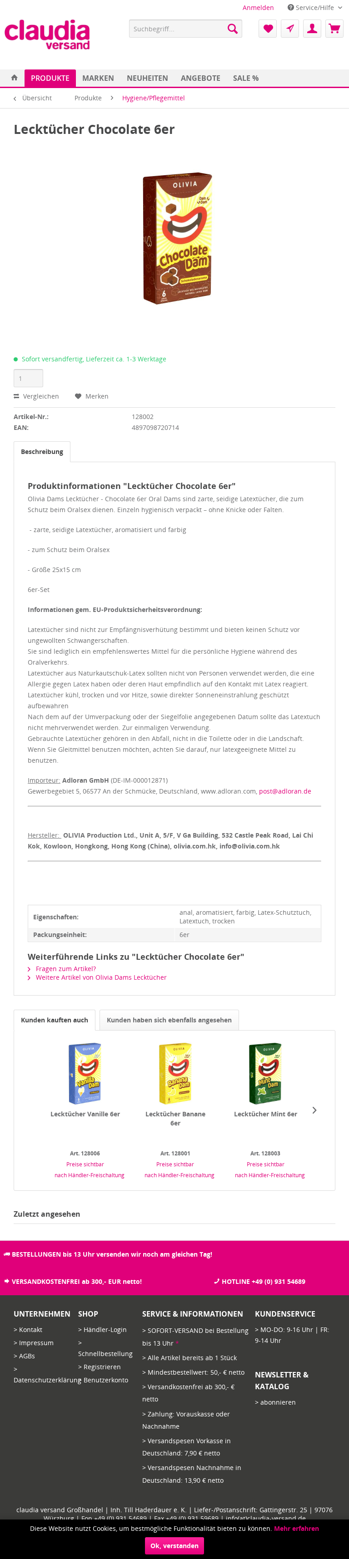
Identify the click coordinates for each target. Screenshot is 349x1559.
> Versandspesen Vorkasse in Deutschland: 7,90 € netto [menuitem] (186, 1446)
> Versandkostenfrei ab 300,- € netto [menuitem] (188, 1392)
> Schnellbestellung (105, 1348)
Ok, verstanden (174, 1545)
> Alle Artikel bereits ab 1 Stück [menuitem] (189, 1357)
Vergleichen (40, 396)
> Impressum (34, 1342)
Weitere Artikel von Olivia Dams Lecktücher (100, 977)
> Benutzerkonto (103, 1380)
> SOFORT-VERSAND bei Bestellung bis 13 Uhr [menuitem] (195, 1336)
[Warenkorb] (334, 29)
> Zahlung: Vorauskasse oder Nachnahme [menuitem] (186, 1420)
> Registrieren (99, 1366)
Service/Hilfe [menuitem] (315, 7)
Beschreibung (42, 451)
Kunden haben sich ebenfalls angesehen (169, 1020)
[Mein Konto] (312, 29)
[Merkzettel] (268, 29)
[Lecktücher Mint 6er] (265, 1073)
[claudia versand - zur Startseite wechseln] (47, 34)
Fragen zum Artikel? (65, 968)
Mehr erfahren (296, 1528)
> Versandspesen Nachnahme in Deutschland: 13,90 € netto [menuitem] (191, 1473)
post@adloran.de (285, 791)
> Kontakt (28, 1329)
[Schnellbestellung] (290, 29)
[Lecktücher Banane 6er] (175, 1073)
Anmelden (258, 7)
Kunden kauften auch (54, 1020)
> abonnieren (275, 1402)
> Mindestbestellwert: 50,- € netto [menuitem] (193, 1372)
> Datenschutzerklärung (44, 1374)
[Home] (15, 78)
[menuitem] (258, 7)
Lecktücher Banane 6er (175, 1118)
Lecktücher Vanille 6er (85, 1114)
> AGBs (24, 1356)
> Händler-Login (102, 1329)
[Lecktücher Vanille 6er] (85, 1073)
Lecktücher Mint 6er (265, 1114)
